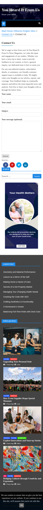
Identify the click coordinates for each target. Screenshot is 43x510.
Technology (22, 438)
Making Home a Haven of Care (17, 282)
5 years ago (10, 443)
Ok (21, 505)
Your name (6, 94)
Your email (6, 102)
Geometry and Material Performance (19, 272)
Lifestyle (14, 359)
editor (19, 443)
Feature (6, 359)
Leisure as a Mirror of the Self (16, 277)
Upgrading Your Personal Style (17, 361)
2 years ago (10, 364)
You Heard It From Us (21, 10)
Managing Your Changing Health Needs (20, 292)
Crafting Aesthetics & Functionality (18, 302)
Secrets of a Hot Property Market (17, 287)
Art (5, 476)
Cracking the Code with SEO (16, 297)
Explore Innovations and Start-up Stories (22, 440)
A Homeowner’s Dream (13, 307)
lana (18, 364)
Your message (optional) (12, 119)
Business (7, 438)
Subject (5, 111)
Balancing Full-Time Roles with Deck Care (21, 312)
